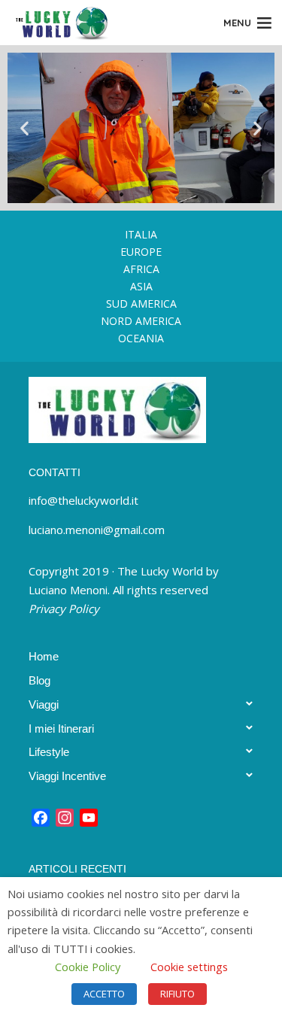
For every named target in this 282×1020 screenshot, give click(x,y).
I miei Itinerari (61, 728)
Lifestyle (49, 751)
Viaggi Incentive (67, 776)
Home (44, 656)
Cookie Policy (87, 966)
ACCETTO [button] (104, 993)
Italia (141, 234)
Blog (39, 680)
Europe (141, 251)
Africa (141, 269)
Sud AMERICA (141, 303)
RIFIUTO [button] (177, 993)
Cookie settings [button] (189, 966)
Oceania (141, 338)
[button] (24, 127)
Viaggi (44, 704)
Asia (141, 286)
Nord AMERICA (141, 321)
